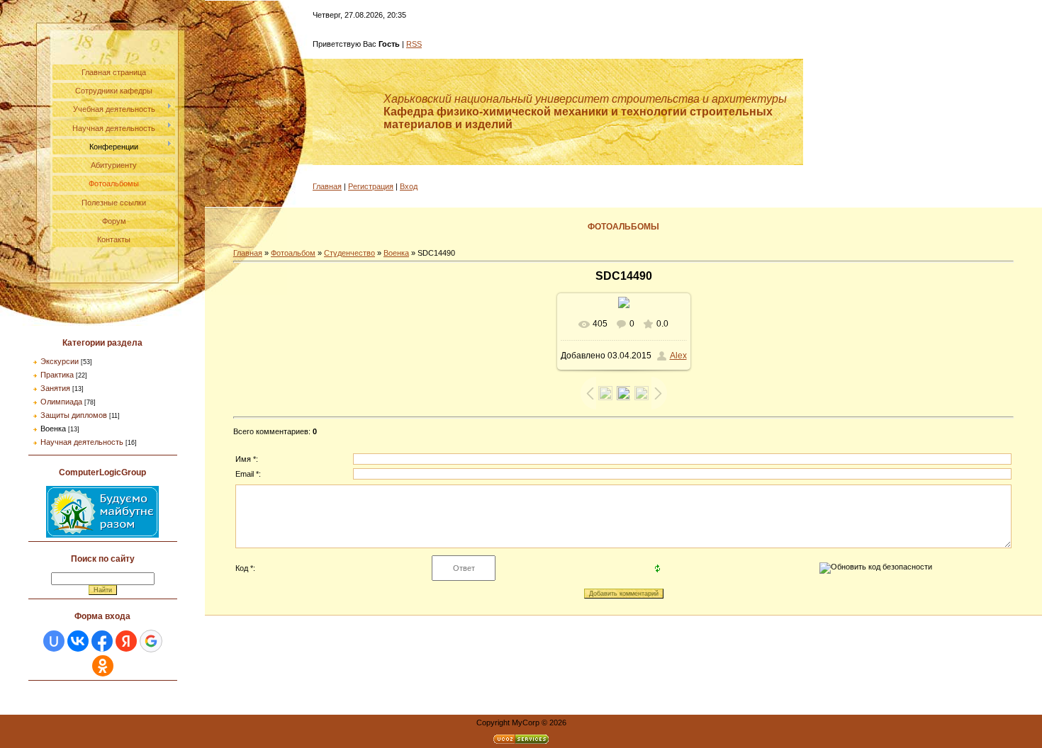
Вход (409, 186)
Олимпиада (61, 401)
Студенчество (349, 253)
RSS (414, 44)
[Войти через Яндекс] (126, 641)
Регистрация (370, 186)
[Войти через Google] (151, 641)
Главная (327, 186)
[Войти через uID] (54, 641)
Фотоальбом (293, 253)
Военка (53, 428)
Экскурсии (59, 361)
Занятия (55, 388)
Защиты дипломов (73, 415)
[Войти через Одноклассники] (102, 665)
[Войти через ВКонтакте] (78, 641)
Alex (678, 356)
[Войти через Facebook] (102, 641)
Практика (57, 374)
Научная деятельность (81, 442)
